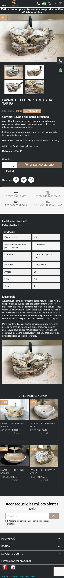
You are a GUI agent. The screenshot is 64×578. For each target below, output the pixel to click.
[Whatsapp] (45, 2)
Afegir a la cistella (39, 165)
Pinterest (31, 180)
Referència (8, 151)
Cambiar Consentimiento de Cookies (18, 576)
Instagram (13, 566)
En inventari (8, 225)
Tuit (24, 180)
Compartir (16, 180)
